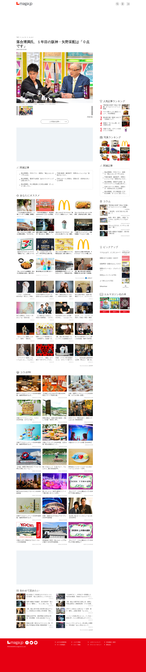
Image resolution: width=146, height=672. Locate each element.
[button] (17, 110)
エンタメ (31, 37)
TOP (17, 37)
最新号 (104, 311)
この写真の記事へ (54, 121)
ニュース (23, 37)
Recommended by (80, 278)
